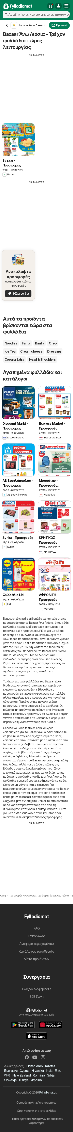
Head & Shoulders (42, 359)
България (11, 1071)
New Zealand (21, 1075)
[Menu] (66, 6)
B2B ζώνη (36, 996)
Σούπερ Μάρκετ (46, 809)
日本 (57, 1071)
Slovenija (10, 1080)
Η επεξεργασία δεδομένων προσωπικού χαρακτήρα (37, 1121)
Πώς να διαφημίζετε (36, 989)
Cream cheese (31, 351)
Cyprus (24, 1071)
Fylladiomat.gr (47, 1092)
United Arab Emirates (40, 1066)
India (49, 1071)
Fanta (26, 343)
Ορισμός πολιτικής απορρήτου (36, 1102)
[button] (58, 6)
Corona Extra (14, 359)
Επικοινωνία (36, 936)
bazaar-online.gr (13, 744)
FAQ (36, 928)
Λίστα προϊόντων (36, 959)
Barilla (39, 343)
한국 (7, 1075)
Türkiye (23, 1080)
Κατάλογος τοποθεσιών (36, 951)
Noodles (11, 343)
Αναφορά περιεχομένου (36, 944)
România (39, 1075)
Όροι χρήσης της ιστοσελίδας (36, 1110)
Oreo (53, 343)
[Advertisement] (36, 85)
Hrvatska (37, 1071)
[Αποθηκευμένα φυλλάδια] (50, 6)
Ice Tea (10, 351)
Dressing (54, 351)
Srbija (51, 1075)
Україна (36, 1080)
